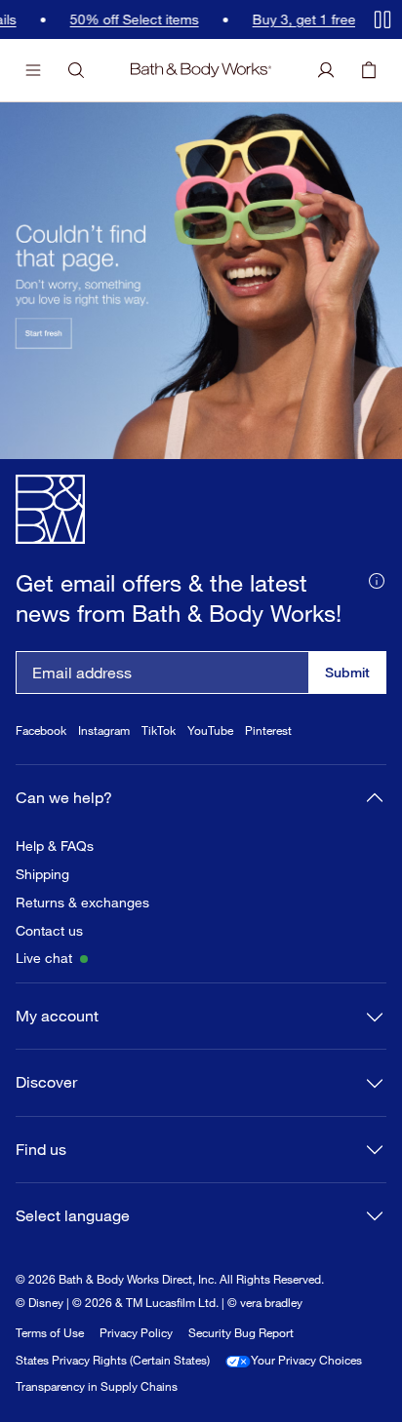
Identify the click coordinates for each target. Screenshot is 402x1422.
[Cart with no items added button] (368, 70)
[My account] (325, 70)
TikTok (158, 730)
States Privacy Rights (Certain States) (113, 1360)
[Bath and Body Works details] (376, 579)
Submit (347, 672)
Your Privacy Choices (306, 1360)
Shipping (42, 874)
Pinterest (268, 730)
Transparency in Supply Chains (97, 1386)
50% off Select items (129, 19)
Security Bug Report (241, 1333)
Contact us (49, 931)
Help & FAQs (55, 846)
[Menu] (33, 70)
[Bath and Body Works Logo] (201, 70)
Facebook (41, 730)
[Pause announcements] (382, 19)
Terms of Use (50, 1333)
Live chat (44, 958)
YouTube (210, 730)
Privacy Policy (136, 1333)
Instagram (104, 730)
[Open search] (76, 70)
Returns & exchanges (82, 902)
